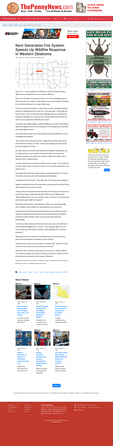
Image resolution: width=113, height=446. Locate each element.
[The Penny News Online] (40, 7)
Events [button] (58, 18)
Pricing (41, 18)
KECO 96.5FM (81, 407)
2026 (16, 25)
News (10, 25)
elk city (36, 272)
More (106, 170)
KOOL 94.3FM (95, 407)
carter (30, 272)
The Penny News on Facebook (86, 405)
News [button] (49, 18)
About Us (27, 405)
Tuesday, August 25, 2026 (102, 18)
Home (22, 18)
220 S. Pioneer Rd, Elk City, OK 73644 (53, 407)
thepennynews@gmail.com (54, 413)
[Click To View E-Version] (90, 7)
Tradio (26, 411)
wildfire (65, 272)
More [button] (77, 18)
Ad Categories (12, 407)
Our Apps (27, 409)
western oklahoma (55, 272)
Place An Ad (12, 411)
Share (89, 90)
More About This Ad (106, 90)
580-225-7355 (46, 411)
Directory (69, 18)
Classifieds (11, 405)
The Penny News (8, 19)
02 (21, 25)
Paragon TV (81, 410)
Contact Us (28, 407)
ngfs (46, 272)
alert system (23, 272)
